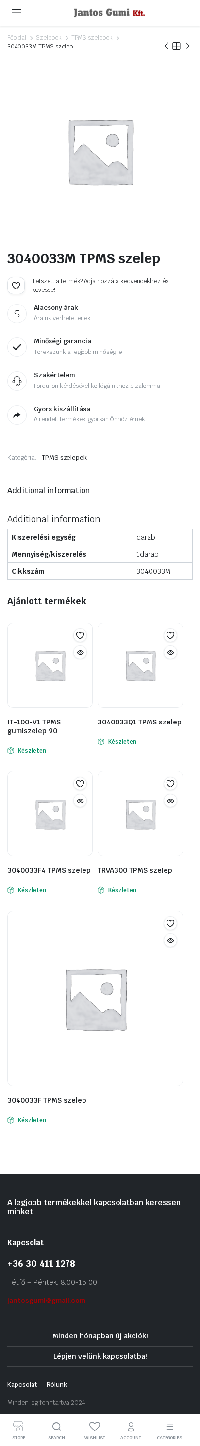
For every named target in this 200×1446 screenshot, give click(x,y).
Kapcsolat (22, 1385)
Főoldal (16, 38)
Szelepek (49, 38)
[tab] (48, 491)
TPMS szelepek (92, 38)
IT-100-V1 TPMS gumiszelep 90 (34, 726)
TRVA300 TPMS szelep (135, 870)
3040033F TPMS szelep (46, 1100)
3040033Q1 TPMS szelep (140, 722)
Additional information (48, 490)
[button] (16, 285)
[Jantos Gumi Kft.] (109, 13)
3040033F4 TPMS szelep (49, 870)
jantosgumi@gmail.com (46, 1300)
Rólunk (57, 1385)
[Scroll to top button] (184, 1402)
